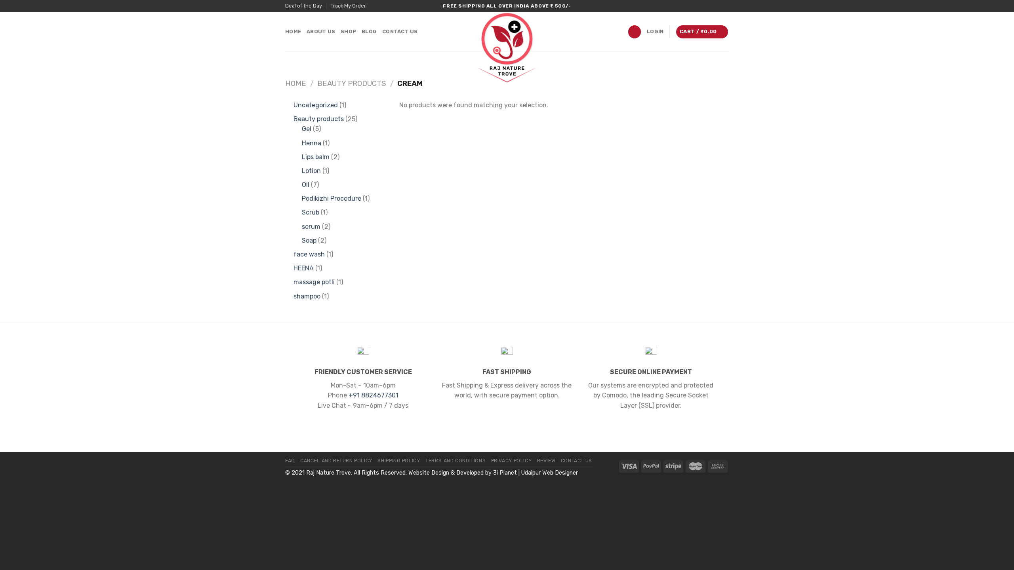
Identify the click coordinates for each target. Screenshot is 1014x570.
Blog (369, 31)
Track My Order (348, 6)
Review (546, 461)
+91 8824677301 (373, 395)
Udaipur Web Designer (549, 472)
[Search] (634, 31)
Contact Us (400, 31)
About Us (321, 31)
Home (293, 31)
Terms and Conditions (455, 461)
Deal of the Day (303, 6)
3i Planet (505, 472)
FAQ (290, 461)
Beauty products (351, 83)
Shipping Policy (398, 461)
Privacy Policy (511, 461)
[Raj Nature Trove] (507, 47)
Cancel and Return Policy (336, 461)
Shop (348, 31)
